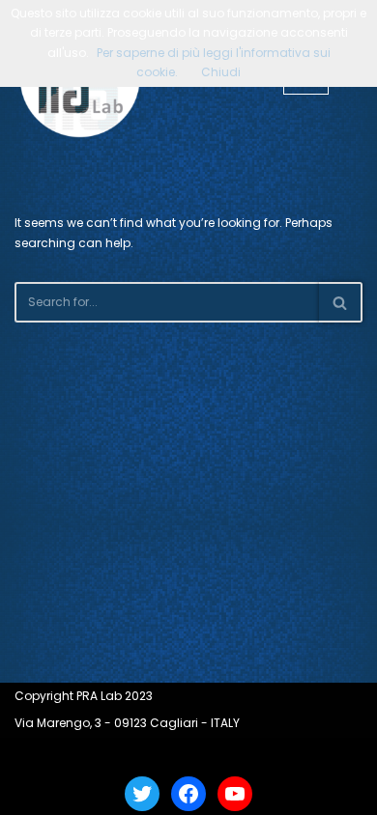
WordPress (242, 754)
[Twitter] (142, 793)
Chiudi (221, 72)
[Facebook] (188, 793)
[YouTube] (235, 793)
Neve (118, 754)
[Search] (340, 302)
